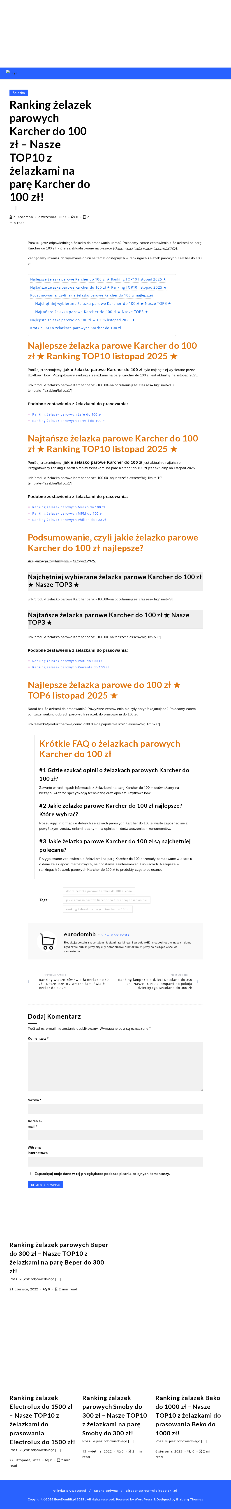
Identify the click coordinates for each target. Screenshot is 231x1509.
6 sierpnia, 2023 (169, 1451)
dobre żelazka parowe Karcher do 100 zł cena (99, 891)
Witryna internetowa (38, 1150)
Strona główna (106, 1490)
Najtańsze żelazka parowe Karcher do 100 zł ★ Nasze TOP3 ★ (91, 311)
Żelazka (18, 93)
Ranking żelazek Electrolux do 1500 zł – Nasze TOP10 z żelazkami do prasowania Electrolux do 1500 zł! (42, 1419)
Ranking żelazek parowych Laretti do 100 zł (69, 421)
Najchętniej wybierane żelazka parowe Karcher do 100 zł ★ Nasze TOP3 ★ (103, 303)
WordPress (144, 1499)
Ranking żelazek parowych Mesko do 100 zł (68, 507)
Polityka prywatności (69, 1490)
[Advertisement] (115, 33)
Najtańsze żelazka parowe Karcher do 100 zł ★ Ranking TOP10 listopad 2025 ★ (98, 287)
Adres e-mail (35, 1123)
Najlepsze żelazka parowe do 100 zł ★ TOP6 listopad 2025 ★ (82, 320)
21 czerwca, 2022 (24, 1289)
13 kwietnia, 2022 (97, 1451)
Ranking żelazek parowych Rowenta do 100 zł (70, 667)
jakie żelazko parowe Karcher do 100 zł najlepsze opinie (106, 900)
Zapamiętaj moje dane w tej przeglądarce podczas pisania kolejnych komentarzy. (102, 1174)
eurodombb (23, 217)
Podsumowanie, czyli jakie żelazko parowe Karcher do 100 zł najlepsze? (91, 295)
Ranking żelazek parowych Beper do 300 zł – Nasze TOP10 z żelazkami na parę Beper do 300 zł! (58, 1258)
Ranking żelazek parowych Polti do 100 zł (67, 661)
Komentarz (38, 1038)
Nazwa (35, 1100)
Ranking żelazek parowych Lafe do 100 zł (67, 414)
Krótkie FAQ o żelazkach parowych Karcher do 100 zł (75, 328)
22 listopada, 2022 (25, 1460)
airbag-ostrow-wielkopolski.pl (151, 1490)
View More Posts (115, 935)
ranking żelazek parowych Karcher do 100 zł (98, 909)
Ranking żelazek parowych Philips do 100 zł (69, 520)
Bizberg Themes (189, 1499)
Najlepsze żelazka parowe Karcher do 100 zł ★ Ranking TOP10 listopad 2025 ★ (98, 279)
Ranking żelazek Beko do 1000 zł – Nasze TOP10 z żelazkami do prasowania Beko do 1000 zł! (188, 1415)
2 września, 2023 (52, 217)
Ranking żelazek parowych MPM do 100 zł (67, 513)
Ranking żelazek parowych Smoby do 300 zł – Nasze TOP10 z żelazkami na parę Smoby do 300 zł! (114, 1415)
